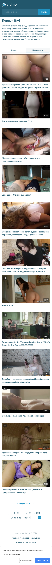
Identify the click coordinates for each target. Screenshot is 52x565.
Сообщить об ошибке (26, 542)
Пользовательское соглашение (26, 538)
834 (38, 513)
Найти (44, 12)
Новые (14, 50)
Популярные (37, 50)
